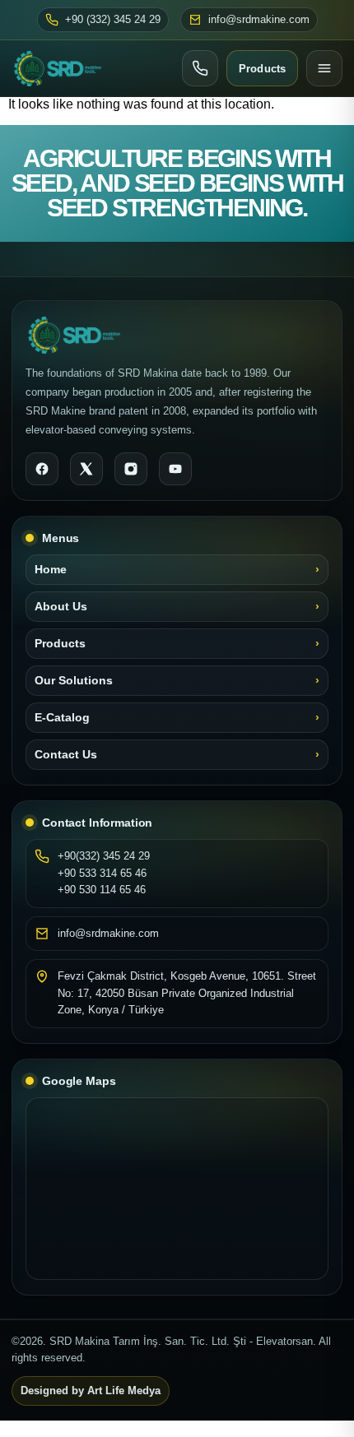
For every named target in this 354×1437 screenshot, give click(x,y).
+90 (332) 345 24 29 (113, 19)
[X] (86, 468)
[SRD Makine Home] (58, 68)
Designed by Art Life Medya (91, 1391)
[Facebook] (42, 468)
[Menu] (324, 68)
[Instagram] (130, 468)
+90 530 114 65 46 (102, 889)
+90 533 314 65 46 (102, 873)
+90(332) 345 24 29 (104, 856)
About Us (61, 606)
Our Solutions (74, 680)
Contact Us (66, 755)
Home (51, 569)
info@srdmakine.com (259, 19)
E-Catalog (62, 718)
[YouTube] (175, 468)
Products (262, 69)
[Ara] (200, 68)
